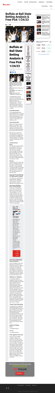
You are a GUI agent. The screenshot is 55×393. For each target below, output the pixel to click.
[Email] (15, 72)
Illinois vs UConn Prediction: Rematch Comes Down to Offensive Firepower (47, 18)
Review (49, 48)
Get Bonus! (19, 373)
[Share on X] (8, 24)
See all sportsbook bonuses (43, 54)
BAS (28, 69)
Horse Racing (44, 6)
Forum (51, 6)
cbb (23, 22)
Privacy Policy (28, 385)
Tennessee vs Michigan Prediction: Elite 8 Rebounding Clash (46, 29)
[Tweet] (13, 72)
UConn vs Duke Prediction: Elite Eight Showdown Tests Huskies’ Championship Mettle (47, 34)
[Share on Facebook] (6, 24)
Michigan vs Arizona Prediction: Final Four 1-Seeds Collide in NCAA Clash (46, 22)
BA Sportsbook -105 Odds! (16, 216)
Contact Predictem (20, 385)
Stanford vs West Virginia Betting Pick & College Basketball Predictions (47, 26)
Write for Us (34, 385)
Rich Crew (8, 22)
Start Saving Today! (17, 253)
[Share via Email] (10, 24)
